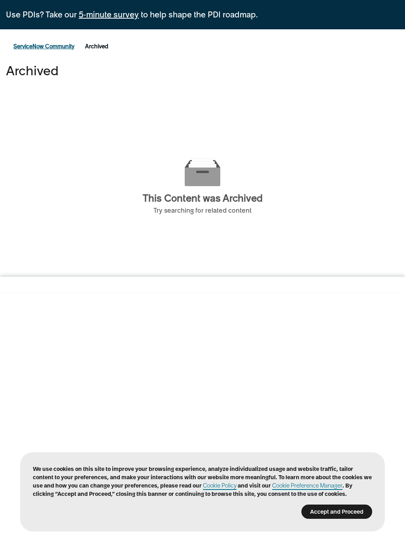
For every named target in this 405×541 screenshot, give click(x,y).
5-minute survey (109, 15)
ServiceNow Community (43, 46)
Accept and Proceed (336, 511)
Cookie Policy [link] (220, 485)
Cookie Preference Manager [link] (307, 485)
